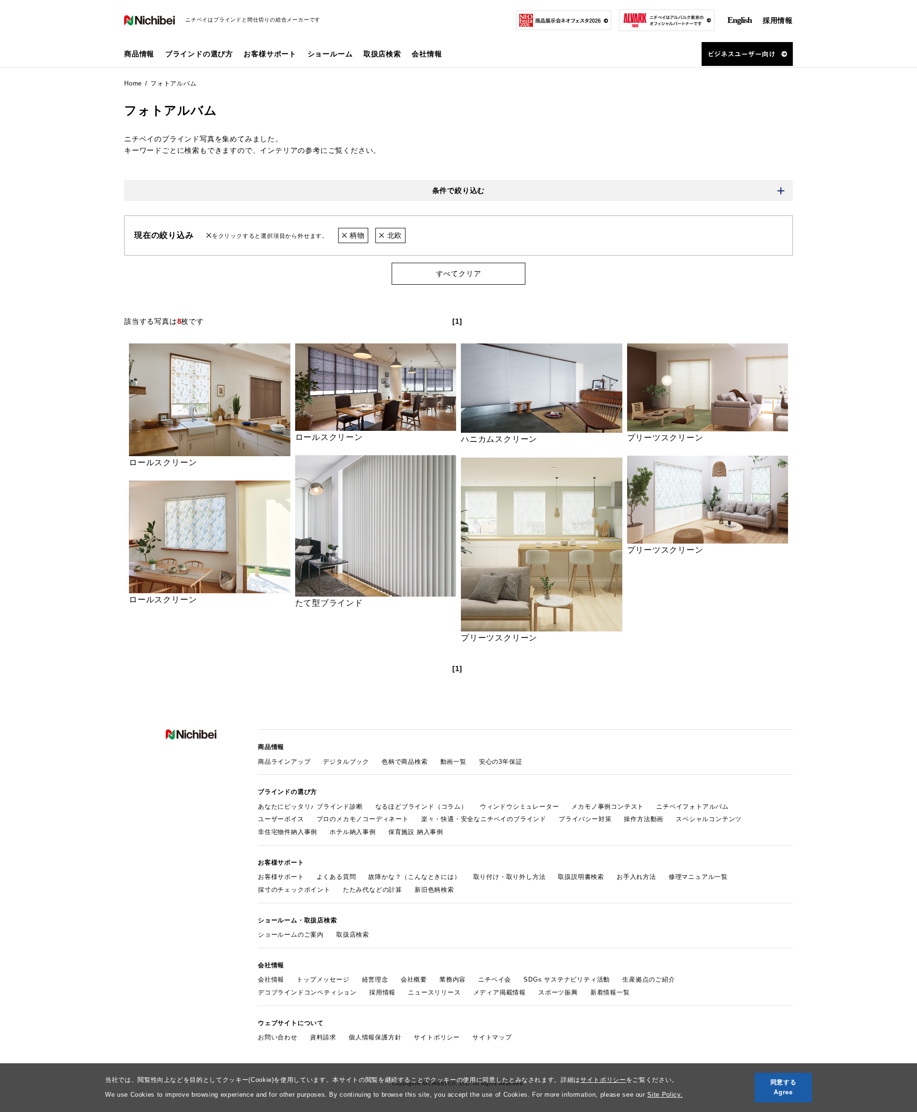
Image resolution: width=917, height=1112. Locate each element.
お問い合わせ (278, 1037)
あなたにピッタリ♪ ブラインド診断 (310, 806)
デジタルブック (346, 761)
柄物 (355, 235)
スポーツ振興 (558, 992)
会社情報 (271, 979)
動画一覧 (453, 761)
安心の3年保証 (500, 761)
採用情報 (778, 20)
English (739, 20)
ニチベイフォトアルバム (692, 806)
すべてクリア (458, 273)
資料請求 (323, 1037)
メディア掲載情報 (499, 992)
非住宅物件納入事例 (287, 831)
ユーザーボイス (281, 819)
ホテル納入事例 (353, 831)
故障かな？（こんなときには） (414, 876)
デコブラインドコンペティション (307, 992)
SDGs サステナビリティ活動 (566, 979)
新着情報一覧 (610, 992)
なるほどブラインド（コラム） (421, 806)
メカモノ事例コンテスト (607, 806)
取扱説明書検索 (581, 876)
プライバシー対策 (585, 819)
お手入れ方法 (636, 876)
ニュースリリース (434, 992)
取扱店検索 (382, 54)
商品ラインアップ (284, 761)
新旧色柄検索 (434, 889)
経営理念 (375, 979)
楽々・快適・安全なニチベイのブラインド (483, 819)
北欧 (393, 235)
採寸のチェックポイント (294, 889)
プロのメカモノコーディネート (363, 819)
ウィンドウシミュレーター (519, 806)
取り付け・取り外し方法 (509, 876)
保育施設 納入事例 (415, 831)
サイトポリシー (603, 1079)
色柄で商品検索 (405, 761)
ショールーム (330, 54)
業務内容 (452, 979)
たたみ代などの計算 (372, 889)
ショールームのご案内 (291, 934)
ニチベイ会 (494, 979)
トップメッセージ (323, 979)
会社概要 (414, 979)
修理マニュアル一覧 (698, 876)
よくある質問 (336, 876)
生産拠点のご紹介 (648, 979)
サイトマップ (492, 1037)
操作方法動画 (643, 819)
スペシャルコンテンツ (709, 819)
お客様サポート (281, 876)
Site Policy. (664, 1094)
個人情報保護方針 (375, 1037)
